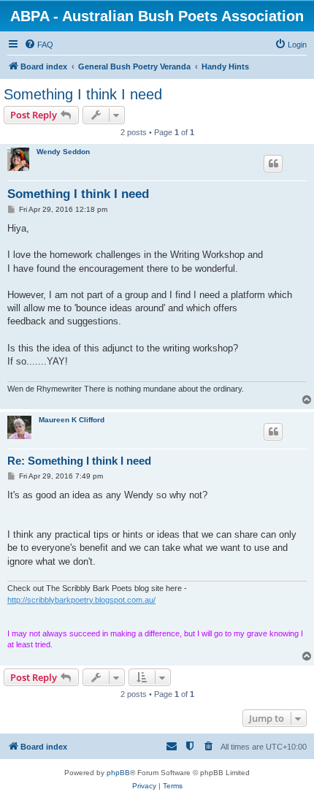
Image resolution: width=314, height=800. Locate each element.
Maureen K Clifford (71, 420)
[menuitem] (38, 44)
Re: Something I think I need (79, 460)
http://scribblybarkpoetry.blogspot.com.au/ (81, 599)
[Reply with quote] (273, 163)
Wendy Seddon (63, 152)
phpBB (118, 773)
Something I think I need (83, 94)
